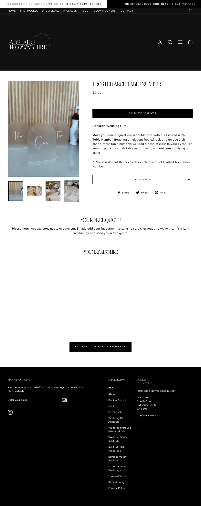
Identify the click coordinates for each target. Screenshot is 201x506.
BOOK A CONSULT (105, 10)
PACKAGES (70, 10)
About (112, 394)
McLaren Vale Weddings (116, 468)
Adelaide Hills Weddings (116, 448)
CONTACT (127, 10)
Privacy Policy (116, 488)
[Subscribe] (64, 400)
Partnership (115, 411)
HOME (12, 10)
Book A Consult (117, 400)
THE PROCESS (29, 10)
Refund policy (116, 482)
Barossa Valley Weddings (117, 458)
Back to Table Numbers (103, 346)
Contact (113, 406)
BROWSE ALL (50, 10)
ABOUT (85, 10)
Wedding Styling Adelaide (118, 439)
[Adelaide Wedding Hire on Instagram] (10, 412)
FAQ (110, 388)
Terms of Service (118, 476)
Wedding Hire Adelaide (116, 419)
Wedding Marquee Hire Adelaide (119, 429)
